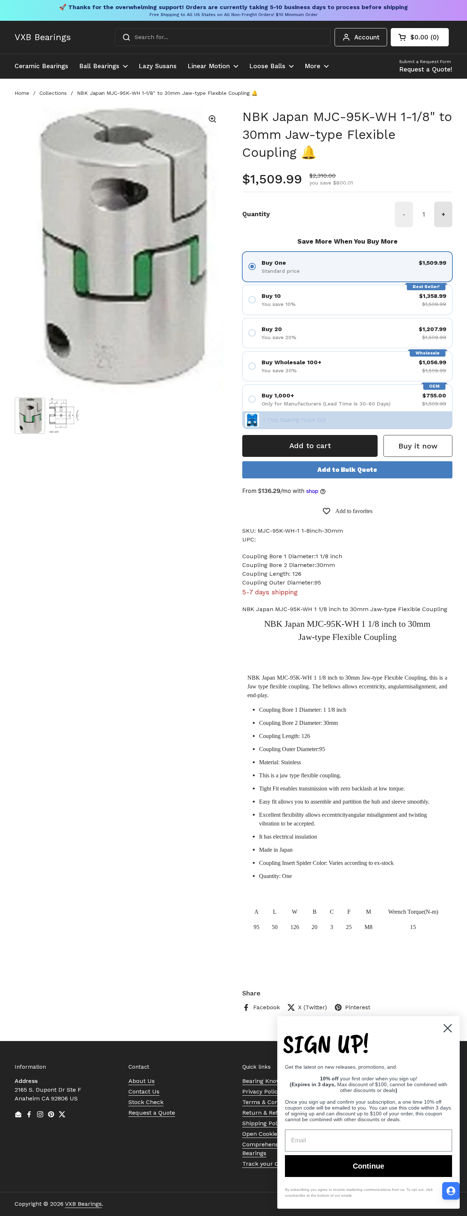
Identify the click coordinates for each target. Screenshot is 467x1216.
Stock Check (145, 1102)
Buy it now (417, 446)
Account (366, 37)
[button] (420, 37)
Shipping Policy (263, 1123)
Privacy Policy (261, 1091)
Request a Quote (151, 1112)
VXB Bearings (43, 37)
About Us (141, 1080)
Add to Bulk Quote (347, 469)
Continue (368, 1166)
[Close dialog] (448, 1028)
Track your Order (266, 1163)
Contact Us (143, 1091)
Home (22, 93)
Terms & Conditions (269, 1102)
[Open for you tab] (451, 1191)
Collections (53, 93)
